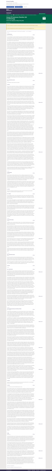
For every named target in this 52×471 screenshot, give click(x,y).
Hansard (8, 13)
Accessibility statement (43, 470)
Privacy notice (37, 470)
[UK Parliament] (9, 10)
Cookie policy (29, 470)
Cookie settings (33, 470)
